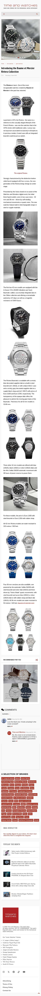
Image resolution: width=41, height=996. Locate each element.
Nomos (28, 807)
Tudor (27, 817)
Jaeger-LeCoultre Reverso (11, 950)
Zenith (36, 820)
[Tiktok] (19, 972)
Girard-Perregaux (7, 794)
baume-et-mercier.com (26, 603)
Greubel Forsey (7, 798)
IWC (16, 801)
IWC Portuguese (8, 947)
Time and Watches (18, 732)
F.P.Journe (13, 791)
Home (2, 63)
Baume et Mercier (21, 781)
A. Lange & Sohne (8, 778)
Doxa (32, 788)
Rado (9, 814)
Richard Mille (17, 814)
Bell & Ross (32, 781)
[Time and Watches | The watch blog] (20, 7)
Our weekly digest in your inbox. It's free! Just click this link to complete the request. (19, 834)
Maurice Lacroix (32, 804)
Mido (14, 807)
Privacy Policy (8, 987)
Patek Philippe (31, 810)
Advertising (7, 981)
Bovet (12, 785)
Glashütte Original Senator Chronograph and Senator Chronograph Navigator (20, 47)
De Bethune (25, 788)
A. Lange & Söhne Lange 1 (11, 940)
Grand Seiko (33, 794)
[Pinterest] (14, 972)
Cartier (4, 788)
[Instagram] (4, 972)
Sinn (13, 817)
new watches (10, 63)
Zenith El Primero (8, 964)
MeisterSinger (6, 807)
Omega (34, 807)
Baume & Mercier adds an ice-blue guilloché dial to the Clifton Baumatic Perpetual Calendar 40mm (24, 863)
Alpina (17, 778)
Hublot (11, 801)
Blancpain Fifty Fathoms (10, 945)
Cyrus (17, 788)
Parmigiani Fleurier (19, 810)
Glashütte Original (21, 794)
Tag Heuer (19, 817)
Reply (9, 726)
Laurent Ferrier (7, 804)
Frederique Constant (25, 791)
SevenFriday (6, 817)
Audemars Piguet (7, 781)
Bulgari (31, 785)
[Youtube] (24, 972)
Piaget (4, 814)
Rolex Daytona (7, 959)
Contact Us (7, 990)
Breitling (24, 785)
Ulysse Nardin (6, 820)
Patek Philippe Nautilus (10, 957)
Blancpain (5, 785)
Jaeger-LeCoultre (25, 801)
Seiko (30, 814)
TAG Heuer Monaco (9, 962)
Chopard (11, 788)
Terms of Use (7, 984)
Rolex (25, 814)
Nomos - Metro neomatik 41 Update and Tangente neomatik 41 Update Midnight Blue (19, 695)
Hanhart (4, 801)
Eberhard (5, 791)
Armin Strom (25, 778)
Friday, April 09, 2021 (17, 719)
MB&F (23, 804)
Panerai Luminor (8, 954)
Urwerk (15, 820)
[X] (8, 972)
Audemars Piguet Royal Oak (11, 943)
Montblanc (20, 807)
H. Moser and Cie (19, 798)
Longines (16, 804)
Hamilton (30, 798)
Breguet (17, 785)
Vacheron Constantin (26, 820)
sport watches (19, 63)
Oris (3, 810)
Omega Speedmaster (9, 952)
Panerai (8, 810)
